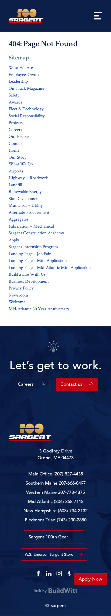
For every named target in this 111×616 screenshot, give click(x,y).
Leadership (18, 81)
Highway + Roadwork (28, 178)
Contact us (71, 384)
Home (14, 150)
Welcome (17, 302)
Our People (19, 136)
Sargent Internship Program (33, 246)
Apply (14, 240)
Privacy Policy (21, 288)
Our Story (17, 157)
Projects (16, 122)
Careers (15, 129)
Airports (16, 171)
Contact (16, 143)
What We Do (21, 164)
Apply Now (90, 579)
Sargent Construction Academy (36, 233)
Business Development (29, 281)
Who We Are (21, 67)
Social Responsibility (27, 116)
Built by (40, 590)
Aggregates (18, 219)
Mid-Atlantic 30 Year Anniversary (39, 309)
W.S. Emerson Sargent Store (49, 554)
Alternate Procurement (29, 212)
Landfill (15, 185)
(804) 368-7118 (69, 501)
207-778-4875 (71, 492)
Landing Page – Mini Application (38, 260)
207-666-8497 (72, 483)
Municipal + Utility (26, 205)
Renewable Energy (25, 191)
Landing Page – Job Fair (30, 254)
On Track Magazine (26, 88)
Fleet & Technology (26, 109)
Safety (14, 95)
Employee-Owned (24, 74)
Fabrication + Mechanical (31, 226)
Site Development (24, 198)
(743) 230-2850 (71, 520)
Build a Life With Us (27, 274)
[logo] (26, 15)
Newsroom (18, 295)
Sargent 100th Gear (48, 537)
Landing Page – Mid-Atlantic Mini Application (50, 267)
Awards (15, 102)
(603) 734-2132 (73, 511)
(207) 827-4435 (68, 474)
